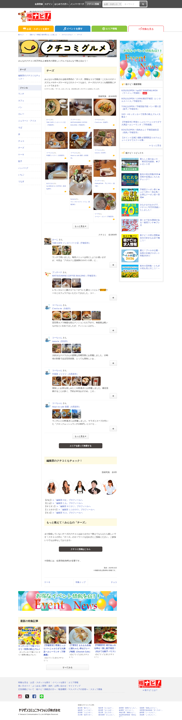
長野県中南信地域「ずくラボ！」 (151, 710)
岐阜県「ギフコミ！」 (127, 710)
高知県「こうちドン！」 (148, 715)
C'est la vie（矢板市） (102, 122)
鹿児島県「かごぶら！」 (107, 715)
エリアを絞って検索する (81, 446)
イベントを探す (75, 28)
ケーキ (47, 582)
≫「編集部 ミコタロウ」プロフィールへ (76, 509)
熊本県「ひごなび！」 (106, 708)
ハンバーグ (23, 168)
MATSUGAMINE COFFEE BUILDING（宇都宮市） (74, 276)
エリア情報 (111, 28)
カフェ (21, 100)
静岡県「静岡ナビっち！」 (128, 708)
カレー (21, 114)
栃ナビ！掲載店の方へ (46, 689)
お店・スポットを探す (38, 29)
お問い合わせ (60, 686)
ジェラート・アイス (27, 121)
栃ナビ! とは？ (151, 690)
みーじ (48, 119)
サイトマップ (74, 686)
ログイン (49, 4)
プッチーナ (74, 119)
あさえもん (49, 183)
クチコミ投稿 (93, 4)
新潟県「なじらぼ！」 (106, 710)
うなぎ (21, 181)
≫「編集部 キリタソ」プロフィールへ (73, 506)
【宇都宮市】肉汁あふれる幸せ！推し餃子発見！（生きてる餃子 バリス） (105, 648)
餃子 (20, 161)
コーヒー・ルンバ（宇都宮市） (105, 216)
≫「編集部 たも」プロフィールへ (67, 503)
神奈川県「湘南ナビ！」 (127, 712)
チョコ (114, 582)
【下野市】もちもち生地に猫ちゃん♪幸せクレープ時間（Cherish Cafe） (80, 648)
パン (20, 107)
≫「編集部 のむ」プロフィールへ (67, 500)
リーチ (97, 214)
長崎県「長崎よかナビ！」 (149, 708)
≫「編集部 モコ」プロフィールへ (67, 513)
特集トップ (81, 582)
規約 (50, 686)
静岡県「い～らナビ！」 (148, 712)
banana (73, 199)
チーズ (21, 148)
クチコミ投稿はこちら (81, 549)
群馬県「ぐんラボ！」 (85, 712)
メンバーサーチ (77, 4)
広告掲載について (26, 689)
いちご (21, 175)
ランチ (21, 94)
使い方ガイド (24, 686)
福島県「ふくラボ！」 (85, 710)
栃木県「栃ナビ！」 (85, 708)
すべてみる (68, 667)
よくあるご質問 (39, 686)
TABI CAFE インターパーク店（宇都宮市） (71, 243)
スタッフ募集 (96, 689)
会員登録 (39, 4)
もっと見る (156, 145)
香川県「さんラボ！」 (106, 712)
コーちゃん (98, 119)
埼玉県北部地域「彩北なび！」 (127, 715)
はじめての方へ (61, 4)
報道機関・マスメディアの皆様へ (73, 689)
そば (20, 127)
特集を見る (148, 29)
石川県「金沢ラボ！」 (85, 715)
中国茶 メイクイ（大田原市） (55, 155)
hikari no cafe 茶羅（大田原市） (66, 407)
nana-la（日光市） (101, 153)
